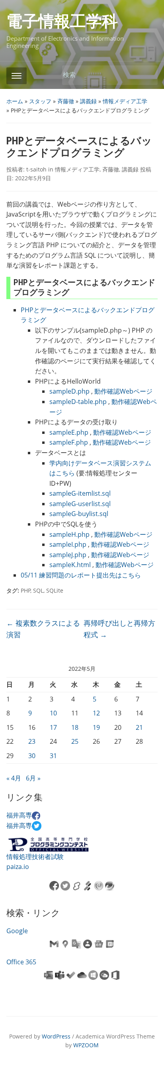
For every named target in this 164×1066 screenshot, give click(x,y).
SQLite (54, 590)
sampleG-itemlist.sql (80, 493)
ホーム (14, 101)
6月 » (33, 778)
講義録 (88, 101)
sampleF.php (68, 442)
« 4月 (13, 778)
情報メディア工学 (125, 101)
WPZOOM (86, 1045)
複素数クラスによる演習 (43, 628)
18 (74, 727)
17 (53, 727)
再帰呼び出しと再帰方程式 (119, 628)
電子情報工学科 (62, 21)
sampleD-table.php (78, 401)
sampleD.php (69, 391)
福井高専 (19, 815)
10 (53, 713)
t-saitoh (36, 169)
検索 (148, 75)
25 (74, 741)
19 (96, 727)
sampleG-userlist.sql (80, 503)
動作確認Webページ (123, 391)
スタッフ (40, 101)
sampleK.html (70, 564)
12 (96, 713)
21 (139, 727)
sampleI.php (67, 544)
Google (17, 930)
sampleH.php (69, 534)
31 (53, 755)
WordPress (56, 1036)
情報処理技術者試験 (35, 856)
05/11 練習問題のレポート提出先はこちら (81, 575)
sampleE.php (68, 432)
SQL (38, 590)
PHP (26, 590)
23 (31, 741)
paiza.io (17, 866)
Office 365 (21, 962)
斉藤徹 (65, 101)
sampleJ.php (67, 554)
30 (31, 755)
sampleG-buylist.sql (78, 513)
